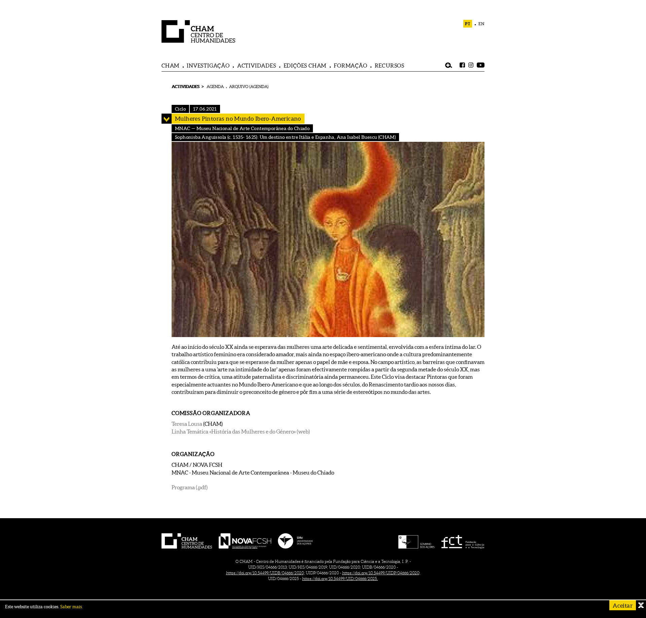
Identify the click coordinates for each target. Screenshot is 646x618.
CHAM (170, 66)
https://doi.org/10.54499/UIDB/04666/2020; (265, 573)
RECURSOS (389, 66)
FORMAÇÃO (350, 66)
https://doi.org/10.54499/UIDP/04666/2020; (381, 573)
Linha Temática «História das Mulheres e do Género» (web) (241, 431)
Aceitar (623, 605)
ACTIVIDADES (256, 66)
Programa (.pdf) (190, 487)
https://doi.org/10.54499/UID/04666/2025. (340, 578)
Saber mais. (71, 606)
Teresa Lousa (187, 424)
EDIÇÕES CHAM (305, 66)
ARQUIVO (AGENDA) (248, 86)
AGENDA (215, 86)
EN (481, 24)
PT (468, 24)
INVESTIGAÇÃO (208, 66)
